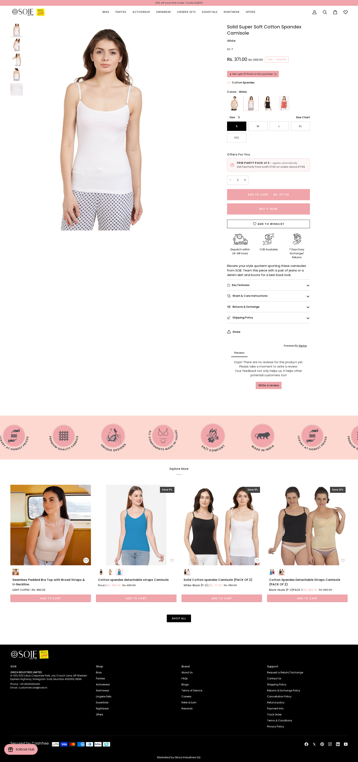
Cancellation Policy (279, 696)
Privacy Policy (275, 726)
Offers (99, 714)
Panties (100, 678)
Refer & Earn (188, 702)
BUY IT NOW (268, 209)
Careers (186, 696)
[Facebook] (306, 744)
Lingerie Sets (103, 696)
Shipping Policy (242, 318)
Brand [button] (185, 666)
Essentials (102, 702)
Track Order (274, 714)
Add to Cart (50, 598)
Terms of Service (191, 690)
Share (236, 332)
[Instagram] (330, 744)
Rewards (187, 708)
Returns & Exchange (245, 307)
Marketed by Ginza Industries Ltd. (179, 757)
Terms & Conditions (279, 720)
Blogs (185, 684)
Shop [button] (99, 666)
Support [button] (272, 666)
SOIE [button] (13, 666)
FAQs (184, 678)
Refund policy (275, 702)
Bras (99, 672)
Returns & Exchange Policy (283, 690)
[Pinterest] (322, 744)
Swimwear (102, 690)
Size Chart (303, 117)
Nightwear (102, 708)
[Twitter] (314, 744)
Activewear (103, 684)
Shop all (179, 618)
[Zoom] (101, 127)
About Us (187, 672)
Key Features (240, 285)
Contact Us (274, 678)
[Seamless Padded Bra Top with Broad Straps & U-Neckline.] (50, 525)
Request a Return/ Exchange (285, 672)
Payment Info (275, 708)
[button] (105, 12)
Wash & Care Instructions (249, 296)
